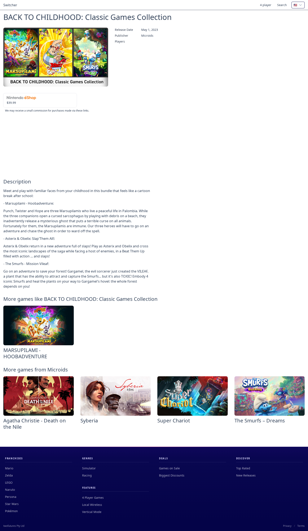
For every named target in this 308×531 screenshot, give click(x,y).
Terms (301, 526)
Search (282, 5)
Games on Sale (169, 468)
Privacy (287, 526)
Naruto (10, 490)
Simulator (89, 468)
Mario (9, 468)
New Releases (246, 475)
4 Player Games (93, 498)
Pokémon (11, 511)
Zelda (9, 475)
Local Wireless (92, 505)
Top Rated (243, 468)
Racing (87, 475)
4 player (265, 5)
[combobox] (298, 5)
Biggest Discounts (171, 475)
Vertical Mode (91, 512)
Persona (10, 497)
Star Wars (12, 504)
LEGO (9, 482)
